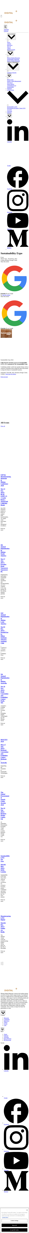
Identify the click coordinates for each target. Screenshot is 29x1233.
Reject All (14, 1225)
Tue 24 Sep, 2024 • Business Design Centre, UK (3, 813)
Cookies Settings (14, 1220)
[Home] (9, 13)
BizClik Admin (6, 295)
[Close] (27, 1210)
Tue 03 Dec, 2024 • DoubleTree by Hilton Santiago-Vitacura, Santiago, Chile (4, 635)
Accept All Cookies (14, 1230)
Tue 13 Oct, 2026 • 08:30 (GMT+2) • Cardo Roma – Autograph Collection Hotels (4, 497)
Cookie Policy (5, 1217)
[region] (14, 1220)
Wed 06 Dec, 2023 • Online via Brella (3, 927)
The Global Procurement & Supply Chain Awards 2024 (5, 798)
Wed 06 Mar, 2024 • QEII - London (3, 868)
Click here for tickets (10, 374)
